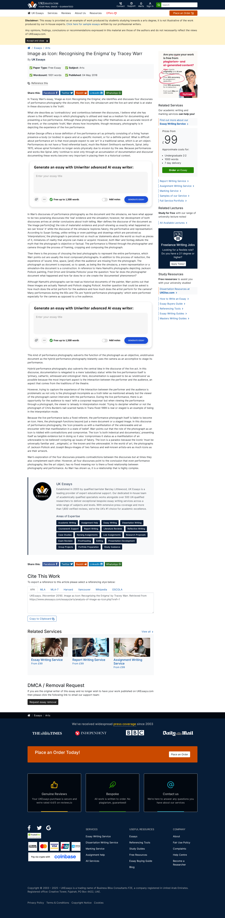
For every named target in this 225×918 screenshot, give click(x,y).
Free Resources (138, 854)
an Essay (178, 170)
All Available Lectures (172, 222)
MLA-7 (54, 589)
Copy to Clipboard (41, 618)
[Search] (158, 4)
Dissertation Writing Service (102, 842)
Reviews (66, 13)
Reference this (39, 83)
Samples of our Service (174, 195)
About (176, 836)
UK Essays (37, 13)
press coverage (124, 724)
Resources (96, 13)
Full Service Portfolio (172, 200)
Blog (132, 867)
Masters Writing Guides (173, 318)
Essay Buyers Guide (171, 303)
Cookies (98, 902)
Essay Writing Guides (172, 313)
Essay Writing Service (98, 836)
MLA (42, 589)
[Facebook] (30, 827)
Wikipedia (101, 589)
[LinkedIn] (40, 827)
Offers (110, 13)
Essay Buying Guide (140, 860)
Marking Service (169, 190)
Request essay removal (43, 702)
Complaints (179, 848)
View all (146, 631)
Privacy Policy (36, 902)
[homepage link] (29, 47)
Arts (47, 47)
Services (52, 13)
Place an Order (182, 13)
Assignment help (95, 854)
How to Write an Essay (173, 298)
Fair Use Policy (181, 842)
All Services (92, 860)
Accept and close (36, 40)
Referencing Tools (170, 308)
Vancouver (84, 589)
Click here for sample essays (83, 24)
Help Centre (180, 854)
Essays (38, 47)
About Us (80, 13)
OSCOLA (117, 589)
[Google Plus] (48, 827)
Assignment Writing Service (176, 185)
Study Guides (137, 848)
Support (131, 6)
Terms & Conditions (57, 902)
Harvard (68, 589)
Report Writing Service (173, 181)
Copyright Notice (81, 902)
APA (32, 589)
